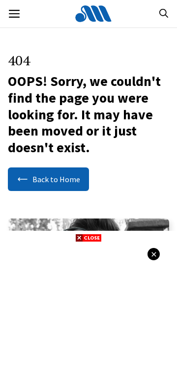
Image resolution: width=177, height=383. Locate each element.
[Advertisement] (88, 311)
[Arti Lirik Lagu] (93, 13)
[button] (163, 13)
